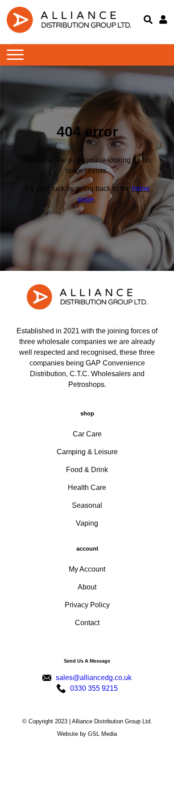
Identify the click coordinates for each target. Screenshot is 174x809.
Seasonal (87, 505)
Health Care (87, 487)
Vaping (87, 523)
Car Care (87, 434)
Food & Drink (87, 469)
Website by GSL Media (87, 733)
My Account (87, 569)
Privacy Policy (87, 605)
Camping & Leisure (87, 452)
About (87, 587)
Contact (87, 622)
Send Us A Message (87, 661)
